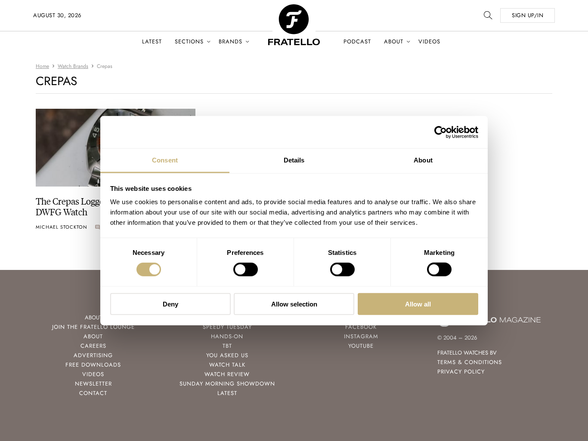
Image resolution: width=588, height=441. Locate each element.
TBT (227, 346)
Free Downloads (93, 365)
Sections (189, 41)
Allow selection (294, 304)
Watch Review (227, 374)
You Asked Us (227, 355)
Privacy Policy (461, 372)
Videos (429, 41)
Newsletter (93, 384)
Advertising (93, 355)
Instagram (361, 336)
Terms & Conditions (469, 362)
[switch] (245, 269)
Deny (170, 304)
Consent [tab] (165, 160)
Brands (230, 41)
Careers (93, 346)
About (393, 41)
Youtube (361, 346)
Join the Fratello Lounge (93, 327)
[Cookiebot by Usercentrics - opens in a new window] (440, 132)
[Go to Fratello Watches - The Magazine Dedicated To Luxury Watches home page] (294, 9)
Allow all (418, 304)
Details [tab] (294, 160)
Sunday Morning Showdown (227, 384)
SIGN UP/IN (527, 15)
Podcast (357, 41)
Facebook (361, 327)
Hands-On (227, 336)
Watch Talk (227, 365)
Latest (152, 41)
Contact (93, 393)
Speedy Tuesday (227, 327)
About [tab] (423, 160)
